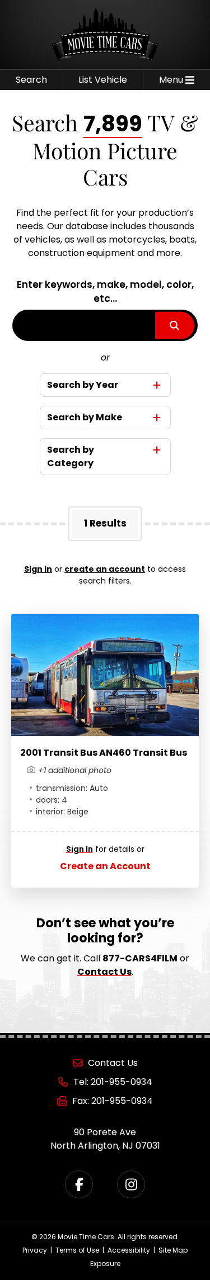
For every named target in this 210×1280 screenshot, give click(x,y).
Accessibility (129, 1250)
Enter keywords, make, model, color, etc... (105, 292)
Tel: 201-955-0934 (112, 1081)
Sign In (79, 849)
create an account (104, 569)
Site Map (173, 1250)
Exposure (105, 1263)
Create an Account (105, 866)
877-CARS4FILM (140, 958)
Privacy (34, 1250)
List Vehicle (102, 79)
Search (31, 79)
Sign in (38, 569)
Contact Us (104, 971)
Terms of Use (77, 1250)
